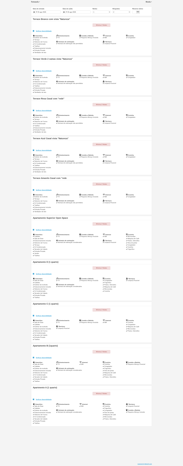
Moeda (148, 2)
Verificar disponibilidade (44, 31)
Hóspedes (116, 9)
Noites (95, 9)
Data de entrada (38, 9)
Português (35, 2)
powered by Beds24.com (145, 464)
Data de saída (68, 9)
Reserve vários (137, 9)
